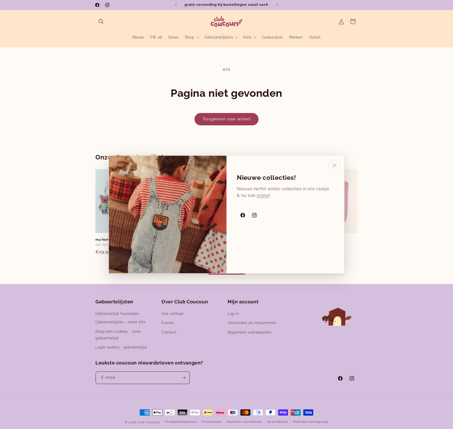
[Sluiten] (334, 165)
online (263, 195)
